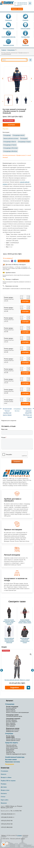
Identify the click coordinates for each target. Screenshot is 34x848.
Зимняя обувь (10, 737)
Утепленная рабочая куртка (14, 716)
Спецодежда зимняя (18, 135)
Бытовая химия (25, 37)
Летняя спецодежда (12, 706)
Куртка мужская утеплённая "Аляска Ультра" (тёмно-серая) (24, 621)
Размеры (3, 784)
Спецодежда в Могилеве (10, 148)
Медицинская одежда (12, 728)
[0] (3, 844)
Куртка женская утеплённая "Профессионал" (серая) (25, 640)
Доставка (4, 787)
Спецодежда (8, 20)
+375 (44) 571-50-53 (20, 4)
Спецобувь (25, 20)
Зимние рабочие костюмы (10, 138)
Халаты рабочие (11, 711)
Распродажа (25, 45)
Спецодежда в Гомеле (9, 145)
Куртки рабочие (10, 709)
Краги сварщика (10, 723)
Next (31, 77)
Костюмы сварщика (11, 721)
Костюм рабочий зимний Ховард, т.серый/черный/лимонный (9, 640)
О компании (4, 771)
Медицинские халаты (12, 731)
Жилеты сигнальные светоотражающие (17, 712)
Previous (3, 77)
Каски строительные (12, 748)
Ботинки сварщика (11, 720)
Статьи (3, 796)
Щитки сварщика (11, 724)
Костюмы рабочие (11, 708)
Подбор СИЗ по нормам (8, 780)
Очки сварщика (10, 726)
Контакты (4, 793)
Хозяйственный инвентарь (8, 37)
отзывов (19, 835)
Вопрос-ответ (5, 790)
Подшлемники (10, 749)
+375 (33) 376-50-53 (20, 2)
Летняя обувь (10, 736)
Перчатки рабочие (11, 745)
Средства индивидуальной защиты (16, 754)
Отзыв (3, 437)
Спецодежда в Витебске (10, 151)
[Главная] (7, 3)
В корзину (11, 124)
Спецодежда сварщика (13, 718)
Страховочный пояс (11, 746)
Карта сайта (4, 800)
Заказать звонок (24, 261)
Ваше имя (4, 429)
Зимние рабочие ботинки (13, 739)
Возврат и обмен (6, 777)
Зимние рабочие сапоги (13, 740)
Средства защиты (25, 28)
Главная (3, 50)
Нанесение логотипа (8, 45)
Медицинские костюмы (12, 729)
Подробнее (14, 687)
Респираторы (10, 751)
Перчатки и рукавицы (8, 28)
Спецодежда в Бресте (9, 141)
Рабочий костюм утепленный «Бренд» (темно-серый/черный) (9, 622)
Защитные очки (10, 752)
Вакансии (4, 803)
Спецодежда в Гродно (24, 141)
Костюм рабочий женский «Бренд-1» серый (17, 680)
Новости (3, 774)
